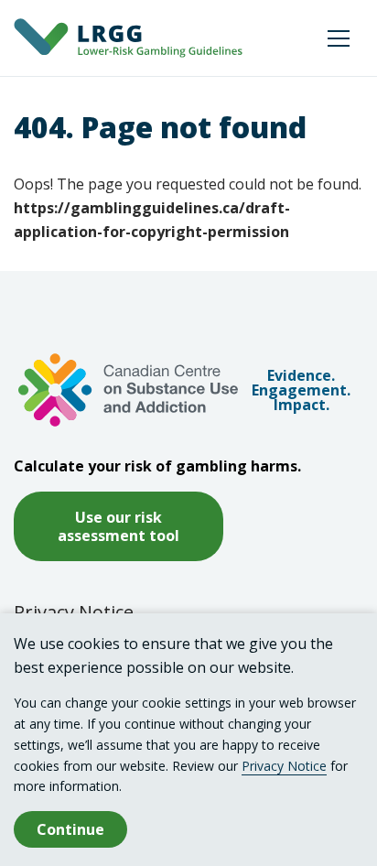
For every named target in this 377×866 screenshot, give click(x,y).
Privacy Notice (74, 612)
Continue (70, 829)
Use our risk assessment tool (118, 526)
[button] (339, 38)
